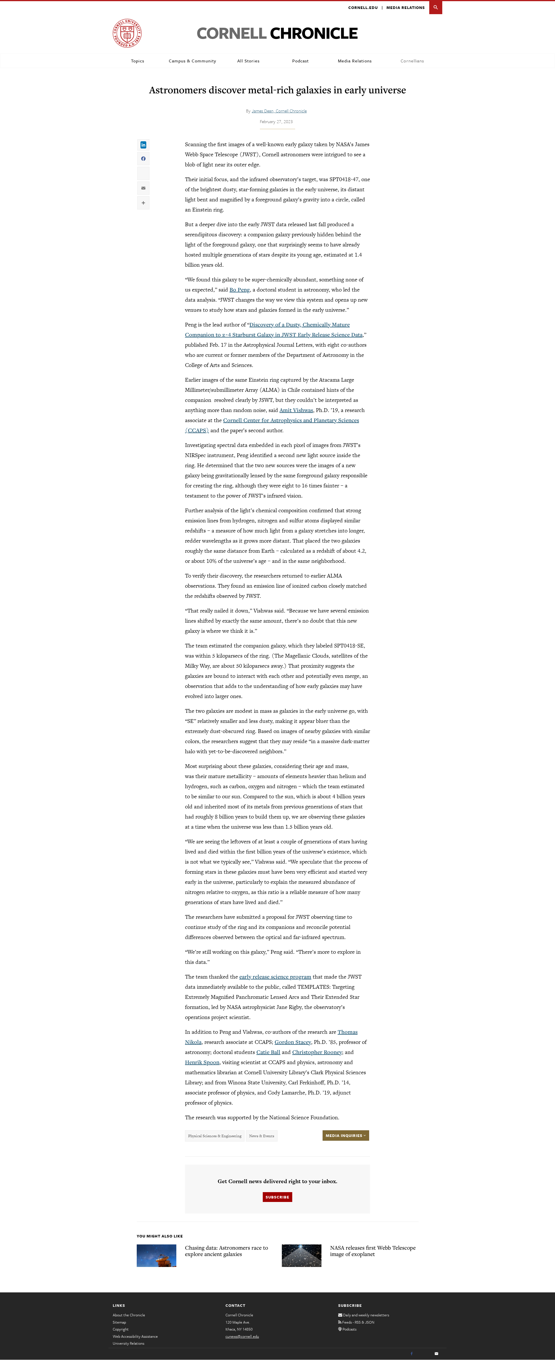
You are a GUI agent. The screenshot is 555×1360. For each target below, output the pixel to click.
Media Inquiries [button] (345, 1135)
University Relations (128, 1343)
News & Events (261, 1136)
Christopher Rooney (317, 1052)
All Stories (248, 60)
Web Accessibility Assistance (135, 1336)
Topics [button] (137, 60)
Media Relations (405, 7)
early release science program (275, 976)
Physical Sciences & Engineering (214, 1136)
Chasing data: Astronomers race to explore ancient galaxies (226, 1251)
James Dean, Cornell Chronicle (279, 110)
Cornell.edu (363, 7)
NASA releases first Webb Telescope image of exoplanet (373, 1251)
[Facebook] (411, 1354)
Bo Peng (240, 289)
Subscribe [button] (277, 1197)
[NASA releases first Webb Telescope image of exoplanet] (301, 1255)
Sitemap (119, 1322)
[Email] (436, 1354)
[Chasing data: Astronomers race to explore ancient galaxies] (156, 1255)
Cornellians (412, 60)
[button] (435, 7)
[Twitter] (424, 1354)
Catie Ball (268, 1052)
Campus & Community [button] (192, 60)
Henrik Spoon (202, 1062)
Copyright (121, 1329)
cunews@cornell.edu (242, 1336)
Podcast (300, 60)
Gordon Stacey (293, 1042)
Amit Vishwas (296, 410)
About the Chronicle (129, 1315)
